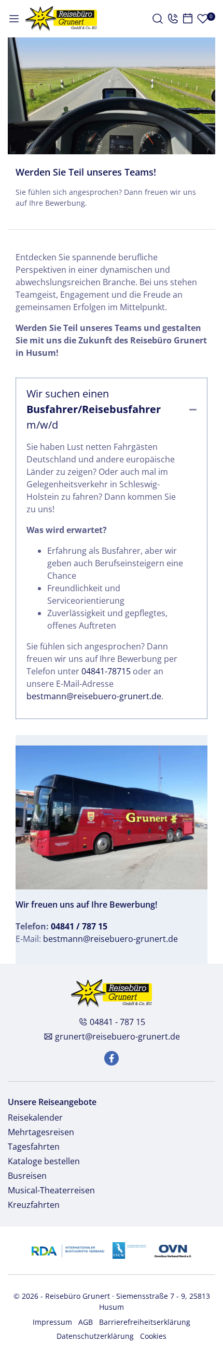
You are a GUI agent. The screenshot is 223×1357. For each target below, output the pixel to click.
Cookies (153, 1336)
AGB (85, 1322)
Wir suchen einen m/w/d (93, 409)
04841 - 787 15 (117, 1022)
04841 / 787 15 (79, 926)
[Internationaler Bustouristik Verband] (68, 1250)
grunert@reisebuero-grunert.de (117, 1036)
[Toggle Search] (157, 18)
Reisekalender (35, 1117)
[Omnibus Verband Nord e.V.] (173, 1250)
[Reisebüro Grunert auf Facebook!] (111, 1058)
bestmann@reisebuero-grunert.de (93, 696)
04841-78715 (106, 671)
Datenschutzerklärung (95, 1336)
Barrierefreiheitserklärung (144, 1322)
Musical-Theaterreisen (51, 1190)
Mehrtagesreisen (41, 1132)
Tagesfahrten (34, 1146)
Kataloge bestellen (44, 1161)
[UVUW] (129, 1250)
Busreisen (27, 1175)
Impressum (52, 1322)
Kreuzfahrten (34, 1204)
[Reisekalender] (188, 18)
